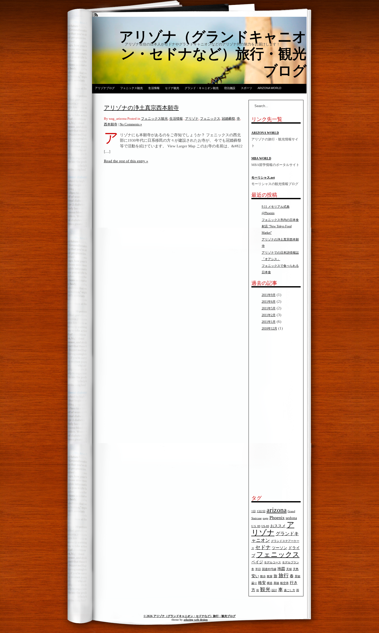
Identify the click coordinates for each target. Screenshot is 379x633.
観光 (265, 589)
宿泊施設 (229, 88)
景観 (297, 576)
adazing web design (196, 619)
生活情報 (154, 88)
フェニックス (210, 119)
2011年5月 (269, 308)
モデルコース (272, 562)
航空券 (284, 583)
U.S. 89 (255, 526)
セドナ (263, 547)
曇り (254, 583)
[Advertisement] (266, 413)
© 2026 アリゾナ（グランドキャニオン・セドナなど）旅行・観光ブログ (190, 616)
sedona (291, 518)
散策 (270, 576)
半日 (258, 569)
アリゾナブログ (105, 88)
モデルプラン (290, 562)
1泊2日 (261, 511)
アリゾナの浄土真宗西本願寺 (141, 108)
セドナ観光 (172, 88)
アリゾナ (192, 119)
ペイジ (257, 562)
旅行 (283, 575)
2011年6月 (269, 301)
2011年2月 (269, 315)
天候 (289, 569)
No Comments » (131, 124)
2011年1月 (269, 322)
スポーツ (246, 88)
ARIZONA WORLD (269, 88)
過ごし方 (289, 590)
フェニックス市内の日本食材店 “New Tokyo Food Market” (280, 226)
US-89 (265, 526)
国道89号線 (269, 569)
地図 (281, 569)
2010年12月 (269, 328)
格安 (262, 583)
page (265, 518)
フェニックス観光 (131, 88)
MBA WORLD (261, 158)
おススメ (278, 526)
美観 (276, 583)
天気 (296, 569)
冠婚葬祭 (228, 119)
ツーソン (279, 548)
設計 (274, 590)
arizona (277, 510)
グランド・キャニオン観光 (202, 88)
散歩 (263, 576)
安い (255, 576)
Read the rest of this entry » (126, 161)
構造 (270, 583)
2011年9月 (269, 295)
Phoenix (277, 517)
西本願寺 (110, 124)
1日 (253, 511)
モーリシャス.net (263, 177)
